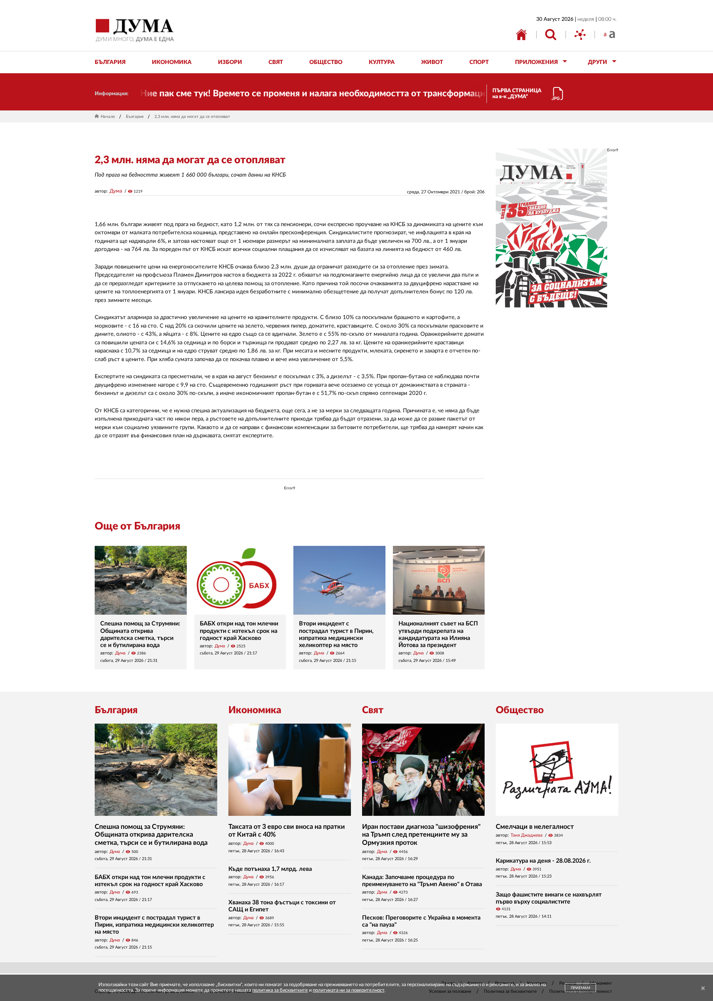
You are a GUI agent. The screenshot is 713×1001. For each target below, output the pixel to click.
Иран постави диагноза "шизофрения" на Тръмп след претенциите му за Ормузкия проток (421, 835)
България (134, 117)
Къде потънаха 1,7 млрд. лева (270, 869)
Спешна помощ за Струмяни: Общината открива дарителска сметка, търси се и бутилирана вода (151, 835)
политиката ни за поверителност (348, 990)
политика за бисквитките (280, 990)
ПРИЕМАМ (580, 988)
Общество (520, 710)
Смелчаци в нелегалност (535, 827)
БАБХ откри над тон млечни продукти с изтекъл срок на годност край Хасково (239, 631)
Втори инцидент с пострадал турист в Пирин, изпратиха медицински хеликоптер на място (154, 925)
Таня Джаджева (527, 835)
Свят (373, 710)
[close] (703, 988)
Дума (116, 191)
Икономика (254, 710)
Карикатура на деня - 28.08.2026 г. (543, 861)
